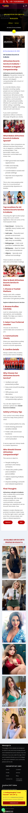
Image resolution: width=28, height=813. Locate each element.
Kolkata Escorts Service (18, 806)
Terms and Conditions (19, 779)
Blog (17, 776)
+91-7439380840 (17, 1)
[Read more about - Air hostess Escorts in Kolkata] (14, 31)
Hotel (7, 776)
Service (18, 773)
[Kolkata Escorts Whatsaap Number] (4, 2)
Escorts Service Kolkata (8, 808)
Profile (7, 773)
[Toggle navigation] (26, 5)
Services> (17, 23)
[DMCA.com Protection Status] (7, 811)
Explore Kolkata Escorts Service (13, 302)
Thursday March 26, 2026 (12, 51)
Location (18, 769)
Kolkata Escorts (14, 803)
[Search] (23, 6)
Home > (12, 23)
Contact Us (9, 779)
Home (7, 769)
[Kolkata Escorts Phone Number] (7, 2)
